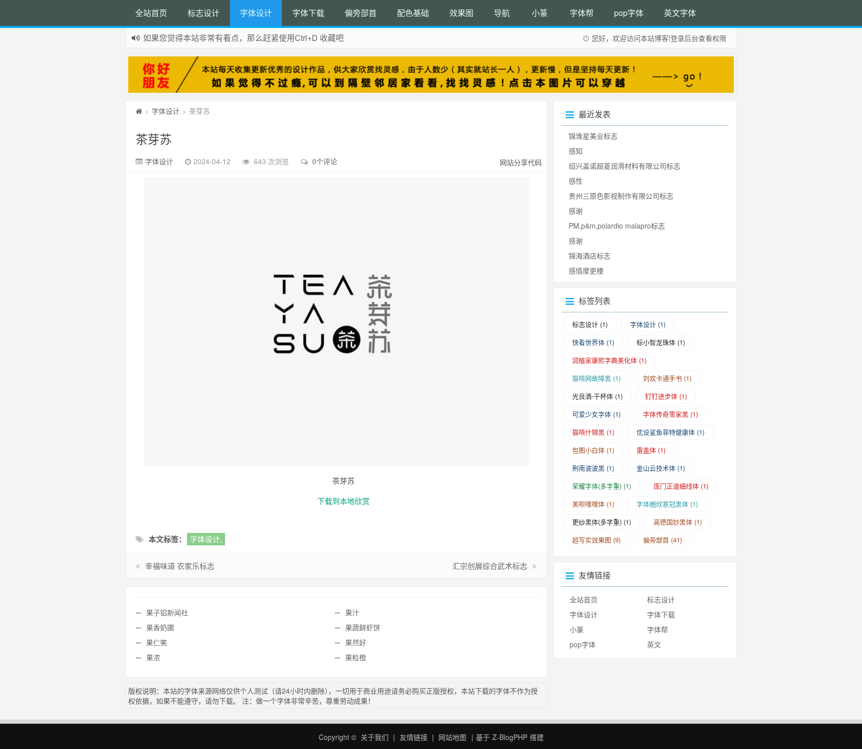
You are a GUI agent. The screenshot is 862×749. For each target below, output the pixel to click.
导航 (502, 12)
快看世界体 (593, 342)
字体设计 (256, 12)
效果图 (461, 12)
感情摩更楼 (586, 270)
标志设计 (203, 12)
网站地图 (452, 737)
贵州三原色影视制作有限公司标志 (621, 196)
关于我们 (375, 737)
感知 (576, 151)
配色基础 (413, 12)
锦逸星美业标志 (593, 136)
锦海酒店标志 (590, 255)
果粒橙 (355, 657)
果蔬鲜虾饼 (362, 627)
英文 (654, 644)
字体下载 (308, 12)
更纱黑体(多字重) (601, 521)
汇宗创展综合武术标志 (489, 565)
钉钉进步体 (666, 396)
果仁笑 (156, 642)
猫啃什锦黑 (593, 432)
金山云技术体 (661, 468)
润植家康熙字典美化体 (609, 360)
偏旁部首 (361, 12)
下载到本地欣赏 (343, 501)
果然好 (355, 642)
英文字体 (680, 12)
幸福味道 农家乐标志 (180, 565)
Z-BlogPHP (509, 737)
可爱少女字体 (596, 414)
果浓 (153, 657)
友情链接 (414, 737)
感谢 (576, 211)
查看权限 (712, 38)
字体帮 (582, 12)
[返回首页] (139, 111)
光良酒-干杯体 (597, 396)
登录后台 (684, 38)
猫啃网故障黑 (596, 378)
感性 (576, 181)
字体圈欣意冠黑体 (667, 503)
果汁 (352, 612)
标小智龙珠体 (661, 342)
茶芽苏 (154, 138)
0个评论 (324, 161)
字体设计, (206, 538)
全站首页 (151, 12)
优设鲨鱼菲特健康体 (670, 432)
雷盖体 (651, 450)
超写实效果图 (596, 539)
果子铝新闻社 (167, 612)
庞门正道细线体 (680, 486)
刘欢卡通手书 (667, 378)
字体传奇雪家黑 (670, 414)
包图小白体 (593, 450)
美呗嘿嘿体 (593, 503)
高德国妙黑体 (677, 521)
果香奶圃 (160, 627)
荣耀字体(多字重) (601, 486)
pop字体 (629, 12)
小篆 (540, 12)
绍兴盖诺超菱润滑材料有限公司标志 (624, 166)
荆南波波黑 (593, 468)
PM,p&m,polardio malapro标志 (617, 226)
